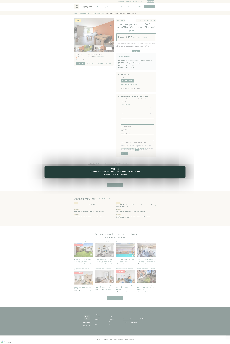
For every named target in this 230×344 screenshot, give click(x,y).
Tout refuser (115, 174)
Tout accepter (107, 174)
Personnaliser (123, 174)
